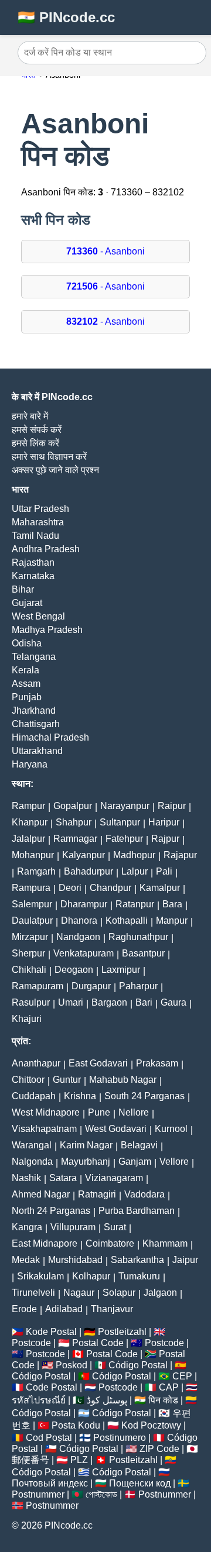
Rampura (31, 888)
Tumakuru (139, 1276)
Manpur (172, 920)
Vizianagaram (114, 1178)
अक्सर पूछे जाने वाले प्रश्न (55, 470)
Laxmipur (120, 970)
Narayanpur (124, 806)
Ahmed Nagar (41, 1194)
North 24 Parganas (51, 1211)
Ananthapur (36, 1063)
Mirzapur (30, 937)
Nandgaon (78, 937)
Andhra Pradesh (46, 549)
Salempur (32, 904)
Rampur (28, 806)
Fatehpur (124, 839)
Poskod (71, 1365)
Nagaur (78, 1293)
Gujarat (27, 603)
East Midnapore (44, 1243)
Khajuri (27, 1019)
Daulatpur (32, 920)
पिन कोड (163, 1400)
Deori (70, 888)
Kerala (25, 670)
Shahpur (73, 822)
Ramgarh (36, 871)
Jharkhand (34, 710)
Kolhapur (91, 1276)
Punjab (27, 697)
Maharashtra (38, 522)
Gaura (173, 1002)
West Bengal (38, 616)
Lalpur (134, 871)
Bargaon (109, 1002)
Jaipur (185, 1260)
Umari (70, 1002)
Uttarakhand (37, 751)
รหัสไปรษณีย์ (39, 1400)
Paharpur (138, 986)
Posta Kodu (76, 1425)
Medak (26, 1260)
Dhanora (79, 920)
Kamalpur (159, 888)
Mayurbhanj (85, 1161)
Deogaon (74, 970)
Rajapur (180, 855)
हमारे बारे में (30, 416)
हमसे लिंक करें (35, 443)
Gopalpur (72, 806)
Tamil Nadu (35, 536)
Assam (26, 684)
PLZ (79, 1460)
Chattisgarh (36, 724)
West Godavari (116, 1129)
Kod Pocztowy (151, 1425)
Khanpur (29, 822)
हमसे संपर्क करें (37, 430)
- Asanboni (105, 251)
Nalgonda (32, 1161)
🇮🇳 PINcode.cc (66, 17)
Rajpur (165, 839)
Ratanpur (134, 904)
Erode (24, 1309)
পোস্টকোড (101, 1494)
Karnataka (33, 576)
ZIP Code (159, 1449)
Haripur (163, 822)
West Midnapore (46, 1112)
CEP (182, 1376)
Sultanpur (120, 822)
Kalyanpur (83, 855)
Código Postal (138, 1365)
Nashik (26, 1178)
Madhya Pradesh (47, 630)
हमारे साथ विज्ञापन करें (49, 457)
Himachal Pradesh (50, 737)
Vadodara (144, 1194)
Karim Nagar (86, 1145)
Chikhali (29, 970)
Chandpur (110, 888)
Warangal (32, 1145)
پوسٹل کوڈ (107, 1400)
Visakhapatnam (44, 1129)
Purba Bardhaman (136, 1211)
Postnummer (38, 1494)
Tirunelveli (33, 1293)
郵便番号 (30, 1460)
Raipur (172, 806)
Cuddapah (34, 1096)
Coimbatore (110, 1243)
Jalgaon (160, 1293)
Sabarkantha (137, 1260)
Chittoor (28, 1080)
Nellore (133, 1112)
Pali (164, 871)
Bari (143, 1002)
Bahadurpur (88, 871)
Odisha (27, 643)
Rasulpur (31, 1002)
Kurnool (171, 1129)
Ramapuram (37, 986)
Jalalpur (28, 839)
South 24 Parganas (144, 1096)
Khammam (165, 1243)
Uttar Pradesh (40, 509)
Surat (115, 1227)
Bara (172, 904)
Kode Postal (51, 1332)
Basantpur (143, 953)
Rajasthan (33, 562)
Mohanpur (33, 855)
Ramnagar (75, 839)
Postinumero (119, 1438)
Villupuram (73, 1227)
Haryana (29, 764)
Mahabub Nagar (122, 1080)
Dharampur (83, 904)
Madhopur (134, 855)
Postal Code (98, 1343)
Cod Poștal (49, 1438)
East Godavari (98, 1063)
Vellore (174, 1161)
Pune (99, 1112)
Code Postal (51, 1387)
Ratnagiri (97, 1194)
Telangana (34, 657)
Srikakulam (40, 1276)
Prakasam (157, 1063)
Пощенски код (140, 1483)
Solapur (119, 1293)
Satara (63, 1178)
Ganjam (134, 1161)
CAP (169, 1387)
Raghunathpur (138, 937)
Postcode (31, 1343)
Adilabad (64, 1309)
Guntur (67, 1080)
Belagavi (139, 1145)
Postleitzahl (122, 1332)
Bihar (23, 589)
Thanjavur (112, 1309)
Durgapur (91, 986)
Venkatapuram (83, 953)
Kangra (27, 1227)
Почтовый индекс (50, 1483)
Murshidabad (75, 1260)
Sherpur (28, 953)
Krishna (80, 1096)
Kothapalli (127, 920)
